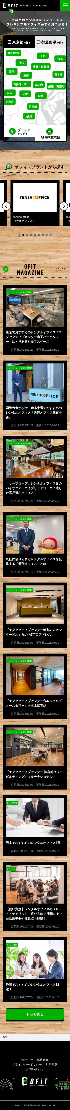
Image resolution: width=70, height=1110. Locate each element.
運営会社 (27, 1059)
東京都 (21, 42)
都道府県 (52, 42)
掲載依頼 (43, 1059)
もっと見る (35, 1014)
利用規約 (52, 1064)
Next (63, 206)
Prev (6, 206)
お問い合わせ (35, 1069)
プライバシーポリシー (27, 1064)
